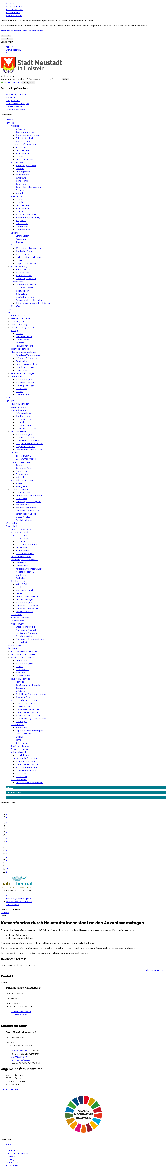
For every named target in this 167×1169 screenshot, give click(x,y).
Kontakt (9, 46)
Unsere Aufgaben (24, 492)
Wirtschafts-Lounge (20, 617)
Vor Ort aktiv (21, 575)
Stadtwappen (22, 290)
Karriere (19, 211)
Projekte (19, 593)
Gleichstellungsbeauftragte (29, 217)
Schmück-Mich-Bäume (26, 767)
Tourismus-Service (19, 489)
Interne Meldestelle (24, 159)
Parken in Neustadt (19, 538)
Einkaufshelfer (22, 642)
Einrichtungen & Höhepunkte (19, 898)
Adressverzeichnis (24, 147)
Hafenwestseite (23, 269)
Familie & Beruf (22, 361)
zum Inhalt (11, 3)
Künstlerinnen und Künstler (28, 685)
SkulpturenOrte (23, 697)
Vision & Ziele (22, 584)
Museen (14, 452)
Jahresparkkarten (24, 550)
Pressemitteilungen (25, 599)
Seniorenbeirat (23, 254)
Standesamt (22, 180)
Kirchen (19, 391)
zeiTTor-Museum (23, 425)
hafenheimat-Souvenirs (27, 608)
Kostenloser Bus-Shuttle (27, 712)
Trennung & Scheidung (27, 364)
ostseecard (21, 498)
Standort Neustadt (19, 532)
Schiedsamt (21, 388)
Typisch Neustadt (24, 419)
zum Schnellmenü (14, 9)
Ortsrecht (20, 190)
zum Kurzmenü (13, 12)
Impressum (11, 1156)
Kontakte (20, 168)
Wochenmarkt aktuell (26, 630)
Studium (19, 242)
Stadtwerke (16, 614)
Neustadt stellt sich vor (26, 284)
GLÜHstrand (21, 776)
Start (8, 895)
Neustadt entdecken (20, 410)
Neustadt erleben (19, 431)
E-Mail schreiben (19, 1014)
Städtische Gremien (25, 251)
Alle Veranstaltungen (156, 970)
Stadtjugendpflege (20, 349)
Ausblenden (6, 36)
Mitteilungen (21, 129)
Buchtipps (20, 672)
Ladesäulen (21, 547)
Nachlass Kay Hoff (24, 345)
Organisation (22, 156)
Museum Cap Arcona (26, 428)
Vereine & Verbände (20, 318)
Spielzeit (19, 465)
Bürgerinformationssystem (28, 187)
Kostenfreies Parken (25, 553)
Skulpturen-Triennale (25, 446)
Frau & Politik (21, 370)
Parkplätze (21, 541)
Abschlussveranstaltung (27, 709)
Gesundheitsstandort (21, 556)
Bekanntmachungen (15, 109)
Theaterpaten (22, 474)
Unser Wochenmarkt (25, 626)
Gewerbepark (17, 620)
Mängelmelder (13, 100)
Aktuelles (15, 126)
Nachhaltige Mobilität (26, 278)
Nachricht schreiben (21, 1060)
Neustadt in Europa (25, 297)
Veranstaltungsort (24, 663)
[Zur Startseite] (31, 72)
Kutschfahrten (22, 773)
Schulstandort (22, 272)
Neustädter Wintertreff (26, 770)
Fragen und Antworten (26, 263)
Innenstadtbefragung (21, 529)
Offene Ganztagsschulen (23, 327)
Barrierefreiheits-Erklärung (18, 1153)
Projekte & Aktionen (25, 572)
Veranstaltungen (19, 315)
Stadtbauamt (22, 226)
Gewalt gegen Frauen (26, 367)
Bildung (14, 330)
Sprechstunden (23, 153)
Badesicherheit (23, 504)
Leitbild (19, 587)
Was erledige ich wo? (16, 94)
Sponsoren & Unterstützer (28, 715)
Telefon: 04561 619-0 (20, 1050)
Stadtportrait (17, 281)
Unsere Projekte (23, 517)
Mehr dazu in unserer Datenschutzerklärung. (22, 30)
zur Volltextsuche (14, 15)
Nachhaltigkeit (22, 565)
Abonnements (22, 471)
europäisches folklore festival (29, 443)
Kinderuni (20, 342)
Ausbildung (21, 239)
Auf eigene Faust (24, 413)
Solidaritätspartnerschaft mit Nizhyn (33, 303)
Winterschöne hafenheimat (24, 758)
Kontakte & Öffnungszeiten (24, 144)
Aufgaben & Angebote (26, 358)
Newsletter (21, 193)
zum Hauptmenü (14, 6)
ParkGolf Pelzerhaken (25, 520)
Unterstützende (23, 675)
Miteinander (16, 376)
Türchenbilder (22, 669)
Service (19, 740)
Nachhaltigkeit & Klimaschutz (24, 559)
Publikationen (22, 578)
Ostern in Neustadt (24, 138)
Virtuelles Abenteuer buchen (29, 782)
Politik (13, 245)
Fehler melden (12, 1165)
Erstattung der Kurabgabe (28, 501)
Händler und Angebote (26, 633)
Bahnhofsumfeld (24, 275)
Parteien (19, 260)
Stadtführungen (23, 416)
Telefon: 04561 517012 (21, 1011)
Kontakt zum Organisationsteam (31, 694)
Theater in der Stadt (25, 437)
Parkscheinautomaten (26, 544)
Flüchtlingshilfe (22, 394)
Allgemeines (21, 727)
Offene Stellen (22, 235)
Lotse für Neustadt (24, 287)
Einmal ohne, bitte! (24, 636)
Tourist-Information (20, 403)
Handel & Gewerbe (20, 535)
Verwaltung (16, 196)
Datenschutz (12, 1162)
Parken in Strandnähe (26, 507)
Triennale (20, 681)
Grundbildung (22, 755)
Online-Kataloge (23, 733)
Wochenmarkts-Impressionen (30, 639)
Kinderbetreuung (19, 324)
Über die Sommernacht (27, 703)
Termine (19, 666)
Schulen (19, 333)
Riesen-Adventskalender (27, 596)
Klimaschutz (21, 562)
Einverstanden (7, 39)
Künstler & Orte (23, 706)
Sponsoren (21, 688)
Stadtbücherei (22, 339)
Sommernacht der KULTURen (29, 449)
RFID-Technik (22, 743)
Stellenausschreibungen (17, 103)
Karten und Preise (24, 468)
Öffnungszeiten (13, 50)
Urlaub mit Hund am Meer (27, 510)
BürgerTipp (21, 184)
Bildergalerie (21, 294)
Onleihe (19, 736)
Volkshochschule (24, 336)
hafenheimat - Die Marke (27, 605)
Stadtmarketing (23, 229)
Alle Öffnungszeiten (10, 1089)
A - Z (8, 53)
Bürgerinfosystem (14, 106)
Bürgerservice (17, 162)
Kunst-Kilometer (23, 422)
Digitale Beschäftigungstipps (29, 730)
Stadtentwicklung (19, 266)
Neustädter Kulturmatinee (28, 440)
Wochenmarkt (17, 623)
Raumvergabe (22, 174)
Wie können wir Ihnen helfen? (14, 79)
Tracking (10, 1159)
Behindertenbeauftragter (28, 214)
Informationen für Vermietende (30, 495)
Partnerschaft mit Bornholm (29, 300)
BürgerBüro (11, 97)
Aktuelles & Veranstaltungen (29, 355)
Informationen (22, 660)
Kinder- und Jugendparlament (30, 257)
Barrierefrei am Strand (26, 513)
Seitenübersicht (13, 1150)
